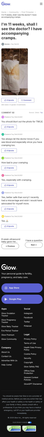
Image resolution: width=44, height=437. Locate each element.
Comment (27, 100)
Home (3, 12)
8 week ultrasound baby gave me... (10, 240)
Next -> (34, 245)
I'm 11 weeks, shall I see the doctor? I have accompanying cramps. (18, 16)
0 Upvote (10, 100)
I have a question (34, 240)
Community (14, 12)
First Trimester (27, 12)
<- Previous (10, 246)
